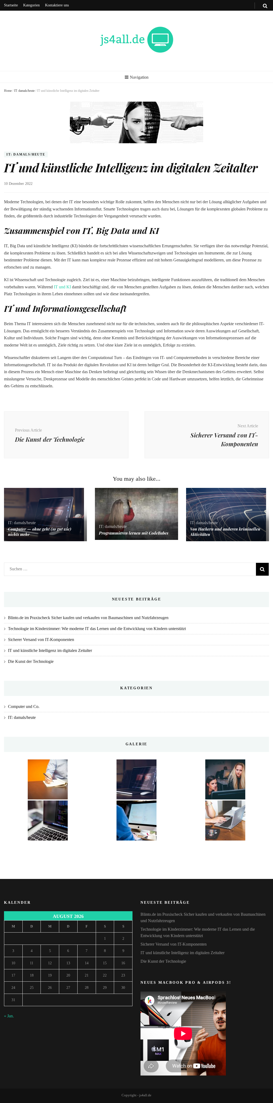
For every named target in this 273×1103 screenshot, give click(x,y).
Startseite (11, 5)
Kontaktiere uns (57, 5)
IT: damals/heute (24, 91)
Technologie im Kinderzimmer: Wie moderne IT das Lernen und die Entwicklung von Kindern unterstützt (97, 628)
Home (8, 91)
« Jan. (9, 1016)
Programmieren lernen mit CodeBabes (133, 533)
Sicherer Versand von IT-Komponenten (41, 639)
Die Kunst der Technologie (31, 661)
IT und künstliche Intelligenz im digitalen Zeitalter (50, 650)
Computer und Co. (23, 706)
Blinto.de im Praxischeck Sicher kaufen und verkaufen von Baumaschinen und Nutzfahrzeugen (88, 617)
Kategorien (31, 5)
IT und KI (62, 287)
